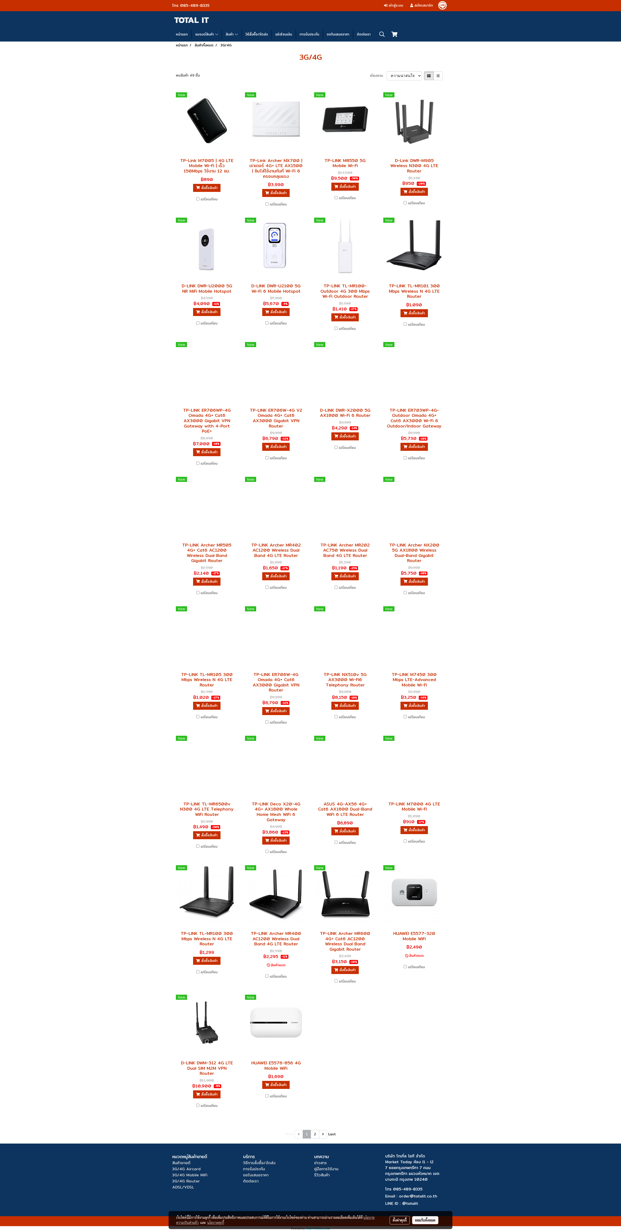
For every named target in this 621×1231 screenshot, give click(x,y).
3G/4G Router (186, 1181)
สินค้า (230, 34)
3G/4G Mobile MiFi (189, 1175)
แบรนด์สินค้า (205, 34)
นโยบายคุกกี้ (215, 1222)
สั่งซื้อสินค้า (209, 187)
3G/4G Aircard (186, 1169)
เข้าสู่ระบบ (395, 5)
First (290, 1134)
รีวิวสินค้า (322, 1175)
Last (332, 1134)
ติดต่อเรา (364, 34)
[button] (382, 34)
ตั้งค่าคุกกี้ (400, 1220)
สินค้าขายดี (181, 1163)
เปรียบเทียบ (209, 199)
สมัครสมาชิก (423, 5)
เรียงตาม (378, 75)
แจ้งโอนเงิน (283, 34)
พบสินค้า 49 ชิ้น (188, 75)
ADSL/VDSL (183, 1187)
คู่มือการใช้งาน (326, 1169)
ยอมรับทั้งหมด (425, 1220)
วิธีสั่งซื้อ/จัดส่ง (256, 34)
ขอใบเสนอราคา (338, 34)
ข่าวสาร (320, 1163)
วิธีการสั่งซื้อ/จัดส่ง (259, 1163)
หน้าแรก (182, 34)
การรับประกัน (309, 34)
